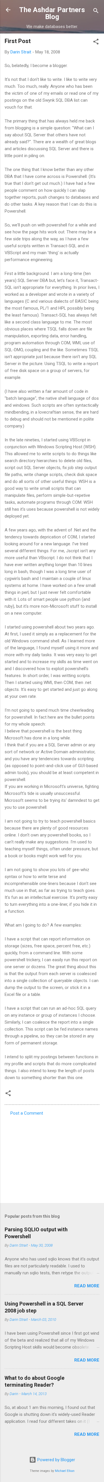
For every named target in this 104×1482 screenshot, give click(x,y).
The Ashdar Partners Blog (52, 13)
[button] (95, 42)
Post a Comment (26, 1113)
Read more (86, 1285)
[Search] (95, 12)
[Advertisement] (52, 1158)
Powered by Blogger (55, 1459)
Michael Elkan (65, 1471)
